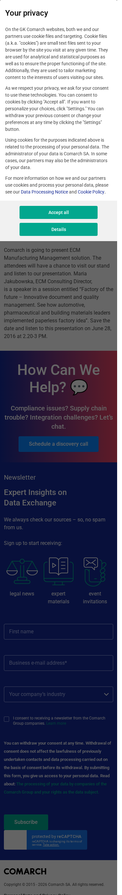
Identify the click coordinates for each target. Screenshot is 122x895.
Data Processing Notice (44, 191)
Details (58, 229)
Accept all (58, 212)
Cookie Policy (91, 191)
